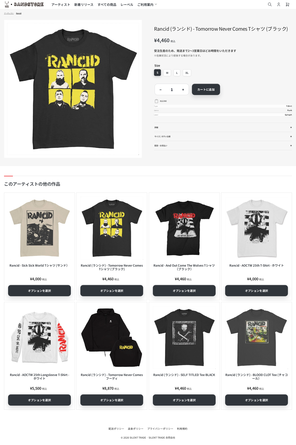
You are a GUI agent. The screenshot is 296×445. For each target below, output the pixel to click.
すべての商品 (106, 4)
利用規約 (182, 428)
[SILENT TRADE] (24, 4)
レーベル (126, 4)
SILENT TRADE (138, 437)
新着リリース (83, 4)
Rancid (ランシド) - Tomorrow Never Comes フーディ (112, 376)
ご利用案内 (145, 4)
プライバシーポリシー (160, 428)
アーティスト (60, 4)
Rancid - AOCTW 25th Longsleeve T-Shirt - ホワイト (39, 376)
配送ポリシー (116, 428)
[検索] (269, 4)
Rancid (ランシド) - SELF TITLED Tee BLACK (184, 375)
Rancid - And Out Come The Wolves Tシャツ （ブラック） (184, 267)
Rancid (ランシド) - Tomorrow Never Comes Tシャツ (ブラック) (112, 267)
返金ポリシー (136, 428)
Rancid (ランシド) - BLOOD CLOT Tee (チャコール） (256, 376)
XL (186, 73)
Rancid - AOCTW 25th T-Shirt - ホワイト (256, 265)
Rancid (19, 13)
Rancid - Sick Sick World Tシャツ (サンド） (39, 265)
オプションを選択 (39, 291)
